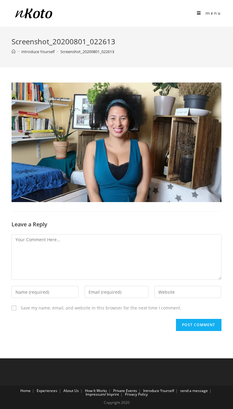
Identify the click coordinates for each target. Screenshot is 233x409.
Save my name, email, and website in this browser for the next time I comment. (101, 308)
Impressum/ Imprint (102, 394)
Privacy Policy (136, 394)
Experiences (47, 390)
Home (25, 390)
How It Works (96, 390)
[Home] (13, 51)
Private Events (125, 390)
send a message (194, 390)
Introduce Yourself (158, 390)
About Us (71, 390)
